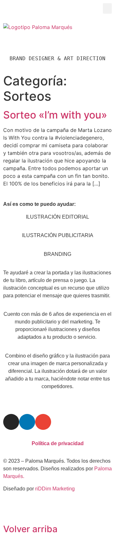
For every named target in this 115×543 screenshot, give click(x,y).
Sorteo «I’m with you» (55, 115)
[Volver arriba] (11, 511)
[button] (107, 8)
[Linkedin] (27, 422)
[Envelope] (43, 422)
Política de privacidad (58, 443)
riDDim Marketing (55, 488)
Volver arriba (30, 529)
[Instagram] (11, 422)
